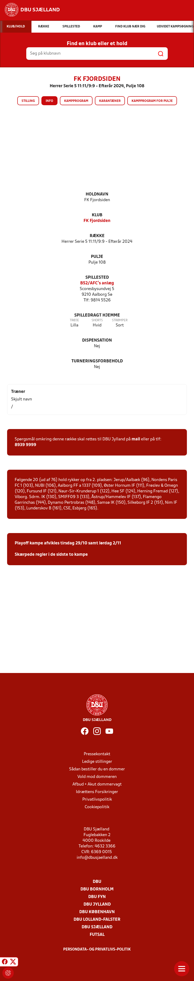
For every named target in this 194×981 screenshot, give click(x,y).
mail (136, 439)
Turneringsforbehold (97, 361)
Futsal (97, 935)
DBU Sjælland (97, 927)
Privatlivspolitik (97, 800)
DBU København (97, 912)
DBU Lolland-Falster (97, 920)
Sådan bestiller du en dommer (97, 769)
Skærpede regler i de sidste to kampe (51, 555)
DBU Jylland (97, 905)
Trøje (74, 320)
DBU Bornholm (97, 889)
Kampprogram (76, 101)
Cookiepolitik (97, 807)
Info (49, 101)
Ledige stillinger (97, 762)
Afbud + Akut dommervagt (97, 784)
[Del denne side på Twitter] (13, 962)
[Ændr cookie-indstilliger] (8, 973)
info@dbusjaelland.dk (97, 858)
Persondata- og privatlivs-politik (97, 949)
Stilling (28, 101)
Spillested (97, 278)
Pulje (97, 257)
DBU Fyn (97, 897)
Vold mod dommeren (97, 777)
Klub (97, 215)
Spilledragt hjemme (97, 315)
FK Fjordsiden (97, 221)
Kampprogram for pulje (152, 101)
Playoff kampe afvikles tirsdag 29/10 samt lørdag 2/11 (68, 543)
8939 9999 (25, 445)
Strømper (120, 320)
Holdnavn (97, 194)
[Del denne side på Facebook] (5, 962)
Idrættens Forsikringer (97, 792)
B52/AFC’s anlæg (97, 283)
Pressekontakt (97, 754)
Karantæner (110, 101)
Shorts (97, 320)
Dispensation (97, 341)
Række (97, 236)
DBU (97, 882)
